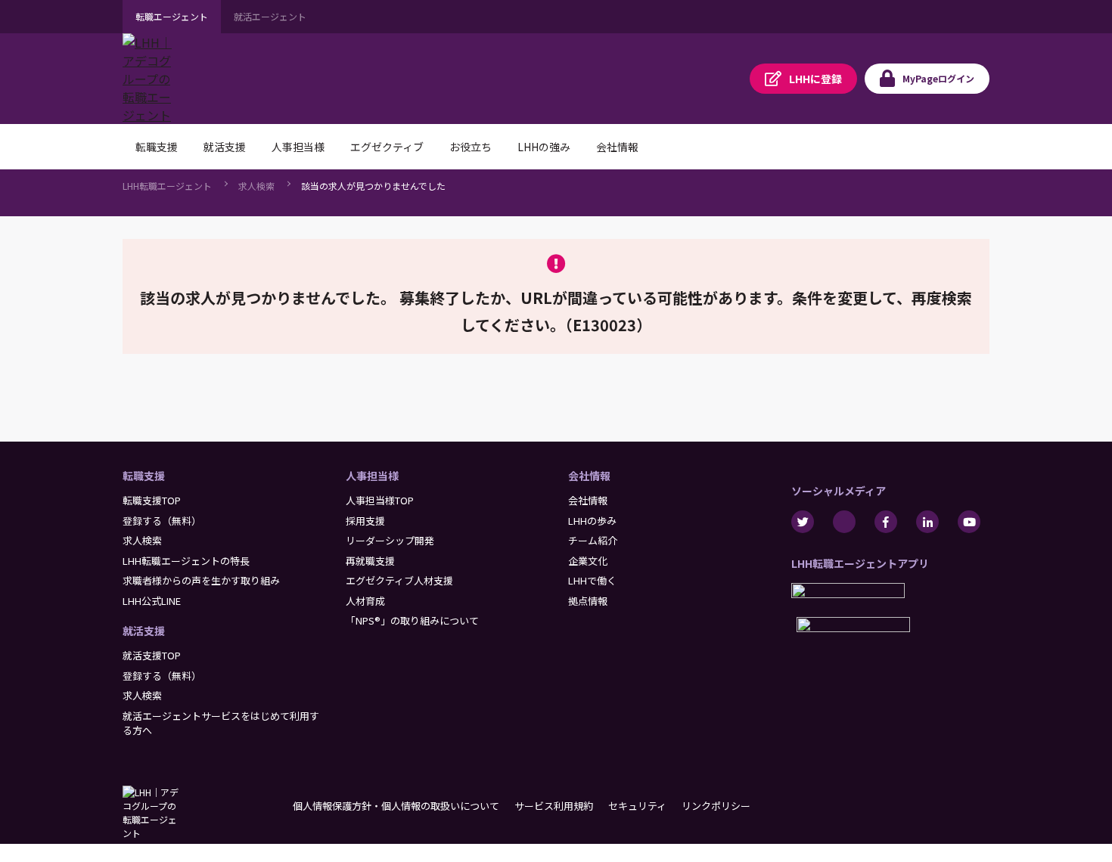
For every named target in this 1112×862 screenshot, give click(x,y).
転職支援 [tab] (156, 146)
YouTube (969, 521)
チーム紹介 (592, 540)
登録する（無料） (162, 520)
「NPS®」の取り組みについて (412, 620)
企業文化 (587, 560)
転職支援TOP (152, 500)
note (844, 521)
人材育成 (365, 601)
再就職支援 (370, 560)
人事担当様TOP (380, 500)
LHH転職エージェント (167, 185)
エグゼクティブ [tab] (387, 146)
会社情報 (589, 475)
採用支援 (365, 520)
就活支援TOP (152, 655)
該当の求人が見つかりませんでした (373, 185)
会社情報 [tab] (617, 146)
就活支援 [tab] (224, 146)
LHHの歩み (592, 520)
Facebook (885, 521)
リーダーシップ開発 (390, 540)
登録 (815, 78)
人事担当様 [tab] (298, 146)
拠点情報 (587, 601)
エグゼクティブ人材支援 (399, 580)
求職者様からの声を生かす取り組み (201, 580)
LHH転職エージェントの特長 (186, 560)
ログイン (938, 78)
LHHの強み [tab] (543, 146)
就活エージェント (270, 16)
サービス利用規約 (553, 805)
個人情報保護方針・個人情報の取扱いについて (396, 805)
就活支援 (144, 630)
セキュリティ (637, 805)
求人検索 (256, 185)
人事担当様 (372, 475)
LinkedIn (927, 521)
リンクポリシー (716, 805)
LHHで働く (592, 580)
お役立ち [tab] (470, 146)
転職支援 (144, 475)
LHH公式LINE (152, 601)
